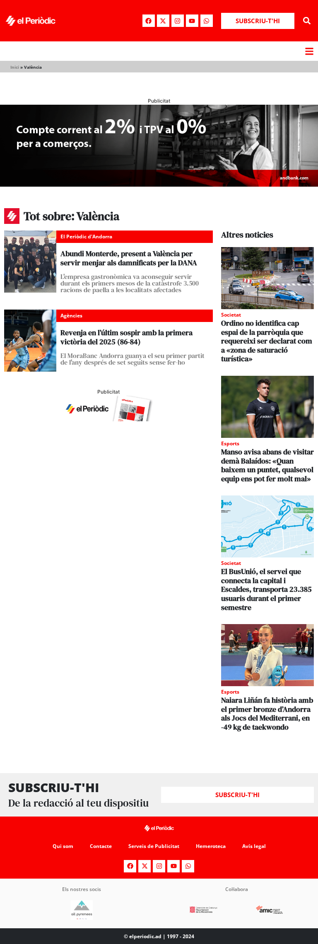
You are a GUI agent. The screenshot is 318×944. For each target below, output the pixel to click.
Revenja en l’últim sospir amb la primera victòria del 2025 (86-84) (126, 337)
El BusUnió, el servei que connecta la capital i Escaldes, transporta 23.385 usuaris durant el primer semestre (266, 589)
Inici (14, 67)
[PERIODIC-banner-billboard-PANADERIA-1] (159, 184)
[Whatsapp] (206, 20)
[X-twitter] (163, 20)
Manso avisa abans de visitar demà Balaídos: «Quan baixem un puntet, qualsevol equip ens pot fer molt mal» (267, 465)
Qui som (63, 846)
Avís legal (254, 846)
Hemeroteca (211, 846)
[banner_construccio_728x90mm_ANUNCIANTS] (108, 419)
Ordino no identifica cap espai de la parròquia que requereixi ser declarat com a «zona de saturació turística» (266, 341)
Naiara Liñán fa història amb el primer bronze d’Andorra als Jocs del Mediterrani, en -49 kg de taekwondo (267, 713)
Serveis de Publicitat (153, 846)
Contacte (101, 846)
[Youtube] (192, 20)
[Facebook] (148, 20)
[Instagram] (177, 20)
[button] (307, 21)
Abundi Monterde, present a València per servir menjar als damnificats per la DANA (128, 258)
